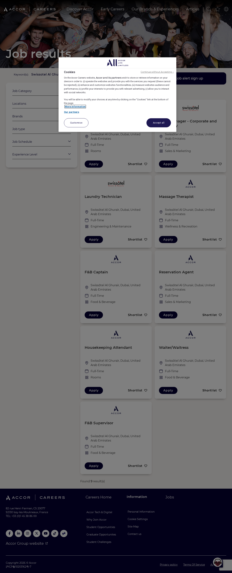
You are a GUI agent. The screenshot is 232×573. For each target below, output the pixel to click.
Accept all (159, 122)
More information (75, 106)
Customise (76, 122)
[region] (117, 94)
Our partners (71, 112)
